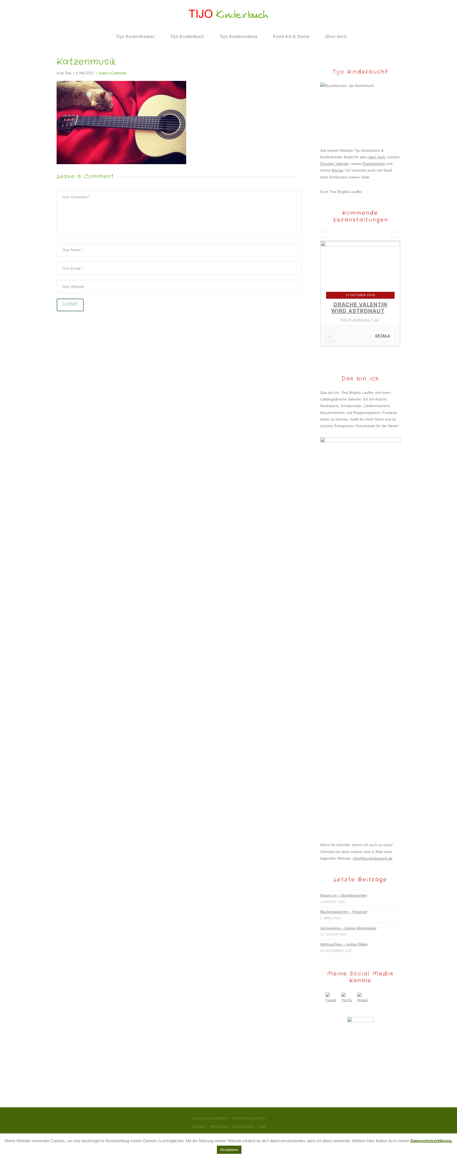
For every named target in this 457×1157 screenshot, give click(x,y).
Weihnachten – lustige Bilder (344, 942)
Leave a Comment (112, 73)
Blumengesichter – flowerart (343, 910)
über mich (376, 157)
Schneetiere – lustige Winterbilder (348, 926)
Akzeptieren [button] (229, 1150)
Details (382, 336)
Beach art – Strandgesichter (343, 893)
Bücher (337, 170)
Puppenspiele (373, 164)
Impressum (218, 1124)
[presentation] (325, 234)
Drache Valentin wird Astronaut (359, 307)
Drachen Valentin (334, 164)
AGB (262, 1124)
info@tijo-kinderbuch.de (372, 856)
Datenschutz (243, 1124)
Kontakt (198, 1124)
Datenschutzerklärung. (431, 1140)
